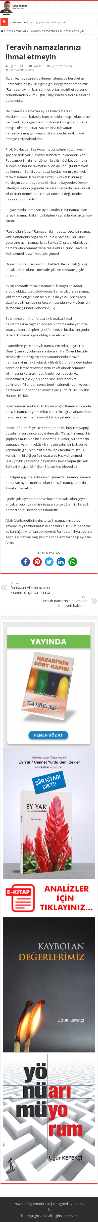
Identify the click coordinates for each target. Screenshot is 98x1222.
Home (8, 31)
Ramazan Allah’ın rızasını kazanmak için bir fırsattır (31, 588)
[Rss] (49, 1210)
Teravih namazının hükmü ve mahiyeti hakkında (64, 601)
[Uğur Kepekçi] (49, 7)
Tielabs (78, 1203)
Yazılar (21, 31)
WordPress (41, 1203)
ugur (13, 66)
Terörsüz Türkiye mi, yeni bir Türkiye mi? (38, 22)
